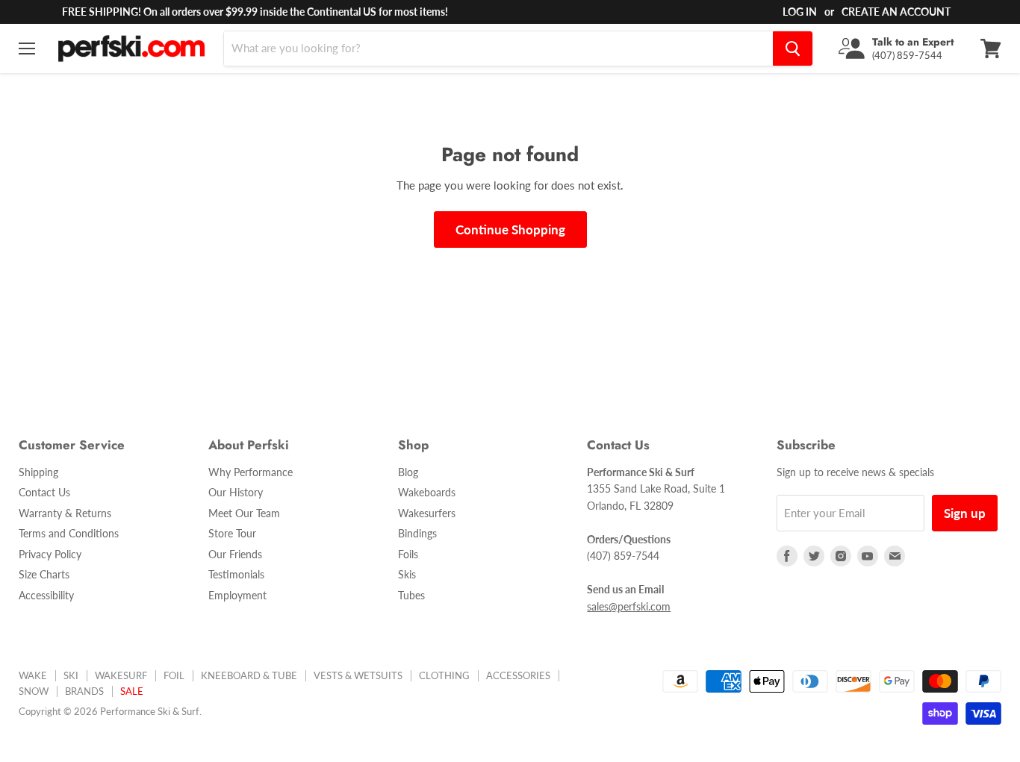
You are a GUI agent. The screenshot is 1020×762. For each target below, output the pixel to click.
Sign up (965, 513)
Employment (237, 595)
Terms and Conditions (69, 533)
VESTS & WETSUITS (358, 675)
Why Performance (250, 472)
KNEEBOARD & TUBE (249, 675)
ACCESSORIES (518, 675)
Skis (407, 574)
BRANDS (84, 691)
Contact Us (44, 492)
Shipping (38, 472)
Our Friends (235, 554)
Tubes (411, 595)
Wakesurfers (426, 513)
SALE (131, 691)
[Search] (792, 48)
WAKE (33, 675)
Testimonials (236, 574)
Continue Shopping (510, 229)
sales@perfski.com (629, 606)
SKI (70, 675)
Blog (408, 472)
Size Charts (44, 574)
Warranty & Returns (65, 513)
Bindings (417, 533)
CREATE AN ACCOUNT (896, 11)
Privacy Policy (50, 554)
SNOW (34, 691)
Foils (408, 554)
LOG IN (800, 11)
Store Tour (232, 533)
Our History (235, 492)
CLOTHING (444, 675)
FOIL (174, 675)
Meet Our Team (244, 513)
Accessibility (46, 595)
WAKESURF (121, 675)
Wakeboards (426, 492)
